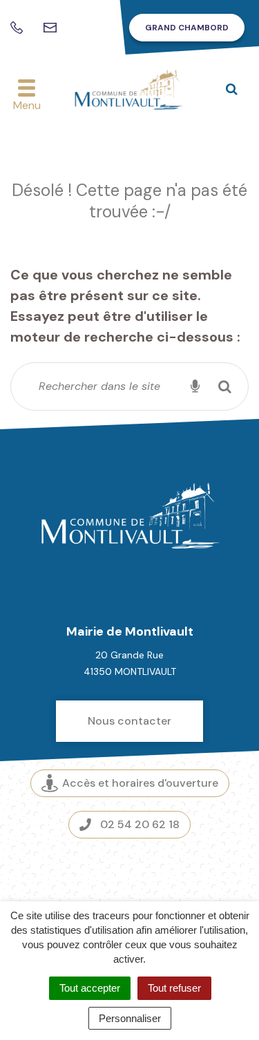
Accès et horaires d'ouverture (140, 783)
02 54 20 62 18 (140, 824)
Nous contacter (129, 721)
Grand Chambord (187, 27)
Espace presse (129, 871)
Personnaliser (130, 1018)
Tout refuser (174, 988)
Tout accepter (89, 988)
